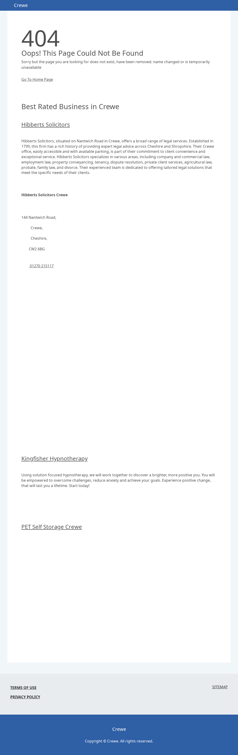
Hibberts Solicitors (45, 124)
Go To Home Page (37, 79)
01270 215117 (41, 265)
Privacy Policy (25, 696)
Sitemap (220, 687)
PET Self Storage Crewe (51, 526)
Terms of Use (23, 687)
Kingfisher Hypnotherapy (54, 458)
